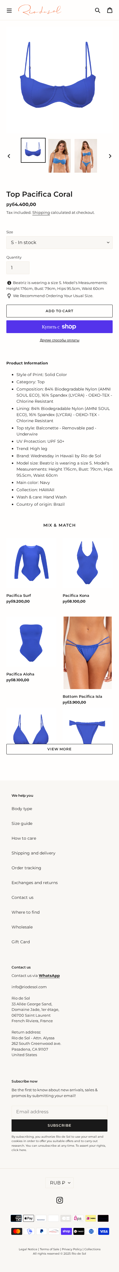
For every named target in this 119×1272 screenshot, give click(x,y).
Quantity (14, 257)
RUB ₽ (57, 1183)
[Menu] (9, 9)
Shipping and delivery (33, 853)
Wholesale (22, 927)
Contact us (23, 897)
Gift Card (21, 941)
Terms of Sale (49, 1249)
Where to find (26, 912)
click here (19, 1150)
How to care (24, 838)
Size (9, 232)
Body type (22, 808)
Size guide (22, 823)
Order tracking (26, 867)
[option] (33, 150)
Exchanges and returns (35, 882)
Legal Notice (28, 1249)
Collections (92, 1249)
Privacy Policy (72, 1249)
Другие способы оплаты (59, 340)
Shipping (41, 212)
